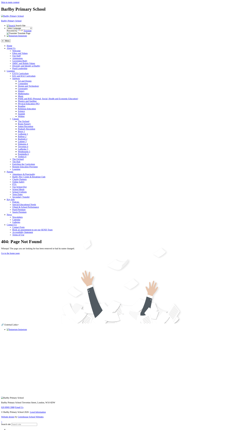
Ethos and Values (20, 53)
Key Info (11, 199)
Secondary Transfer (21, 197)
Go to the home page (10, 253)
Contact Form (18, 227)
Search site (6, 424)
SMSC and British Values (23, 63)
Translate (28, 31)
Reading (21, 106)
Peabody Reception (26, 129)
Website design (7, 417)
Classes (15, 119)
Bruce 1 (21, 131)
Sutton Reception (25, 126)
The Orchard (23, 121)
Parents (10, 172)
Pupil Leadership (19, 68)
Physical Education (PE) (28, 104)
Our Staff (16, 56)
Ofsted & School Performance (25, 207)
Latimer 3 (22, 141)
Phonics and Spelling (27, 101)
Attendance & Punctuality (23, 174)
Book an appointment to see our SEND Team (32, 230)
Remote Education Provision (25, 167)
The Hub (16, 161)
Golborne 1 (23, 134)
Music (20, 96)
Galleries (16, 222)
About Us (11, 48)
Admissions (17, 58)
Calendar (16, 219)
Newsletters (17, 217)
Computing (23, 83)
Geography (23, 88)
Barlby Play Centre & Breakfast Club (28, 177)
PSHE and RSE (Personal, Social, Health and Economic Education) (48, 98)
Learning (11, 71)
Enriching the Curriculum (23, 164)
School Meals (18, 189)
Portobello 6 (23, 154)
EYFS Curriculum (20, 73)
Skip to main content (10, 2)
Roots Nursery (24, 124)
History (21, 91)
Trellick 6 (22, 156)
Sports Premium (19, 212)
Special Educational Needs (24, 204)
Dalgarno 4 (23, 144)
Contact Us (12, 225)
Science (21, 111)
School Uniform (19, 192)
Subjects (16, 78)
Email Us (19, 407)
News (9, 214)
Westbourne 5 (24, 151)
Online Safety (18, 182)
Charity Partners (19, 179)
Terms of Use (18, 235)
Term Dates (17, 194)
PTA (14, 184)
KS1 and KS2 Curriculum (23, 76)
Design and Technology (28, 86)
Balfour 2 (22, 136)
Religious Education (27, 109)
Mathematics (23, 93)
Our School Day (19, 187)
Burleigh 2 (22, 139)
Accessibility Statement (22, 232)
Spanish (21, 114)
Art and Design (25, 81)
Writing (21, 116)
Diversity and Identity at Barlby (26, 66)
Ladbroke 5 (23, 149)
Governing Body (19, 61)
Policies (15, 202)
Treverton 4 (23, 146)
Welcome (16, 51)
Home (9, 46)
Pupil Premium (18, 209)
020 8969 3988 (8, 407)
